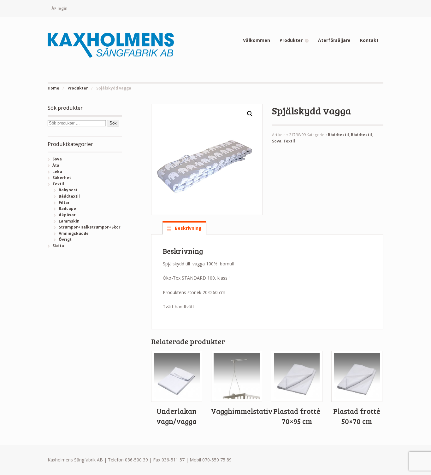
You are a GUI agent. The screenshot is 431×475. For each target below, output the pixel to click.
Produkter (291, 40)
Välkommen (256, 40)
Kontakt (369, 40)
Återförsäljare (334, 40)
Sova (276, 141)
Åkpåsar (67, 214)
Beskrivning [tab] (188, 228)
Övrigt (65, 239)
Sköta (58, 245)
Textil (289, 141)
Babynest (68, 190)
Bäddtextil (338, 134)
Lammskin (69, 221)
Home (53, 88)
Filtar (64, 202)
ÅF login (59, 8)
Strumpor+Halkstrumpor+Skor (90, 227)
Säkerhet (61, 177)
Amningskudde (74, 233)
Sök (113, 123)
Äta (55, 165)
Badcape (67, 208)
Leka (57, 171)
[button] (250, 113)
